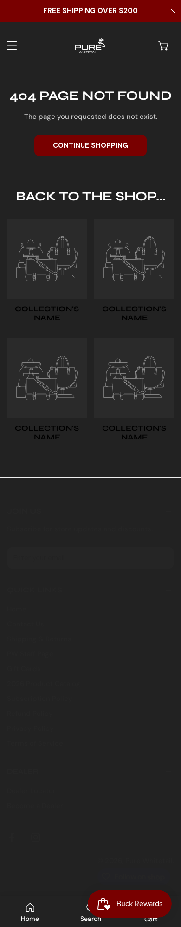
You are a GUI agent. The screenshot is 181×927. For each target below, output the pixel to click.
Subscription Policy (39, 698)
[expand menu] (12, 45)
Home (16, 609)
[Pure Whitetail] (88, 45)
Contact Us (25, 624)
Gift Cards (24, 668)
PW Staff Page (30, 654)
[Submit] (162, 557)
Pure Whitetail (149, 860)
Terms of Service (35, 743)
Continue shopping (90, 145)
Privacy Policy (30, 728)
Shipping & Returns (39, 639)
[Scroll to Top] (164, 877)
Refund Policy (30, 713)
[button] (164, 45)
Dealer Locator (31, 791)
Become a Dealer (35, 805)
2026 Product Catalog (43, 683)
